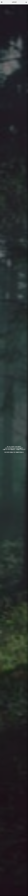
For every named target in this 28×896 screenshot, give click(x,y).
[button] (1, 2)
